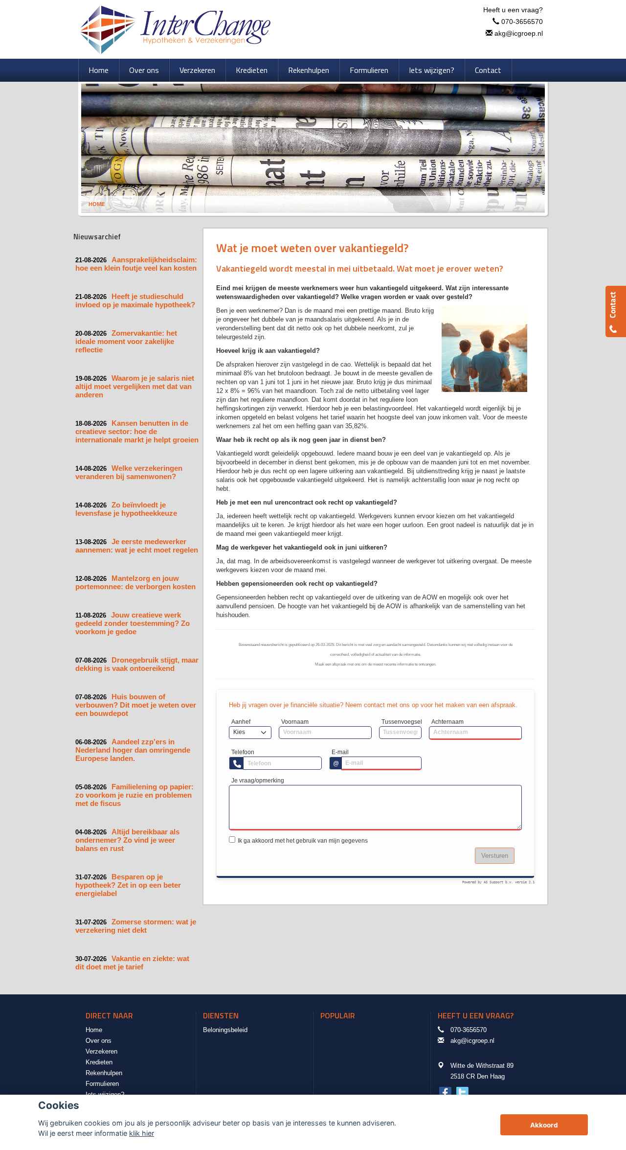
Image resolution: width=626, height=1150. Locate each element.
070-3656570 (522, 21)
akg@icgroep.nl (518, 33)
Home (97, 204)
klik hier (141, 1133)
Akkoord (544, 1125)
